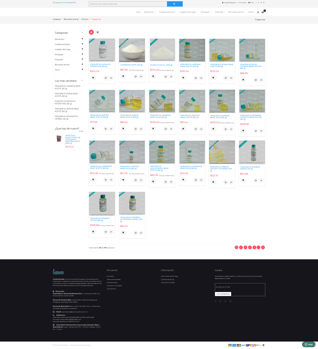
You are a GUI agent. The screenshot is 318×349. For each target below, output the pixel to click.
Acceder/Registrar (229, 2)
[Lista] (97, 32)
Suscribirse (223, 294)
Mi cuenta (110, 276)
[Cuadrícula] (91, 32)
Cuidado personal (166, 12)
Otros (250, 12)
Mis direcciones (112, 282)
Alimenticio (149, 12)
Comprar (242, 2)
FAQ (250, 2)
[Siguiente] (263, 247)
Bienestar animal (235, 12)
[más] (81, 131)
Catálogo (57, 19)
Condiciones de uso (167, 279)
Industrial (219, 12)
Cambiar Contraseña (114, 286)
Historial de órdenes (113, 279)
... (258, 247)
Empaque (205, 12)
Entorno (84, 19)
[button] (93, 78)
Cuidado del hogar (187, 12)
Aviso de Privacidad (168, 282)
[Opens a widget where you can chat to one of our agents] (309, 345)
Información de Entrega (169, 276)
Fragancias (96, 19)
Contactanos (111, 289)
